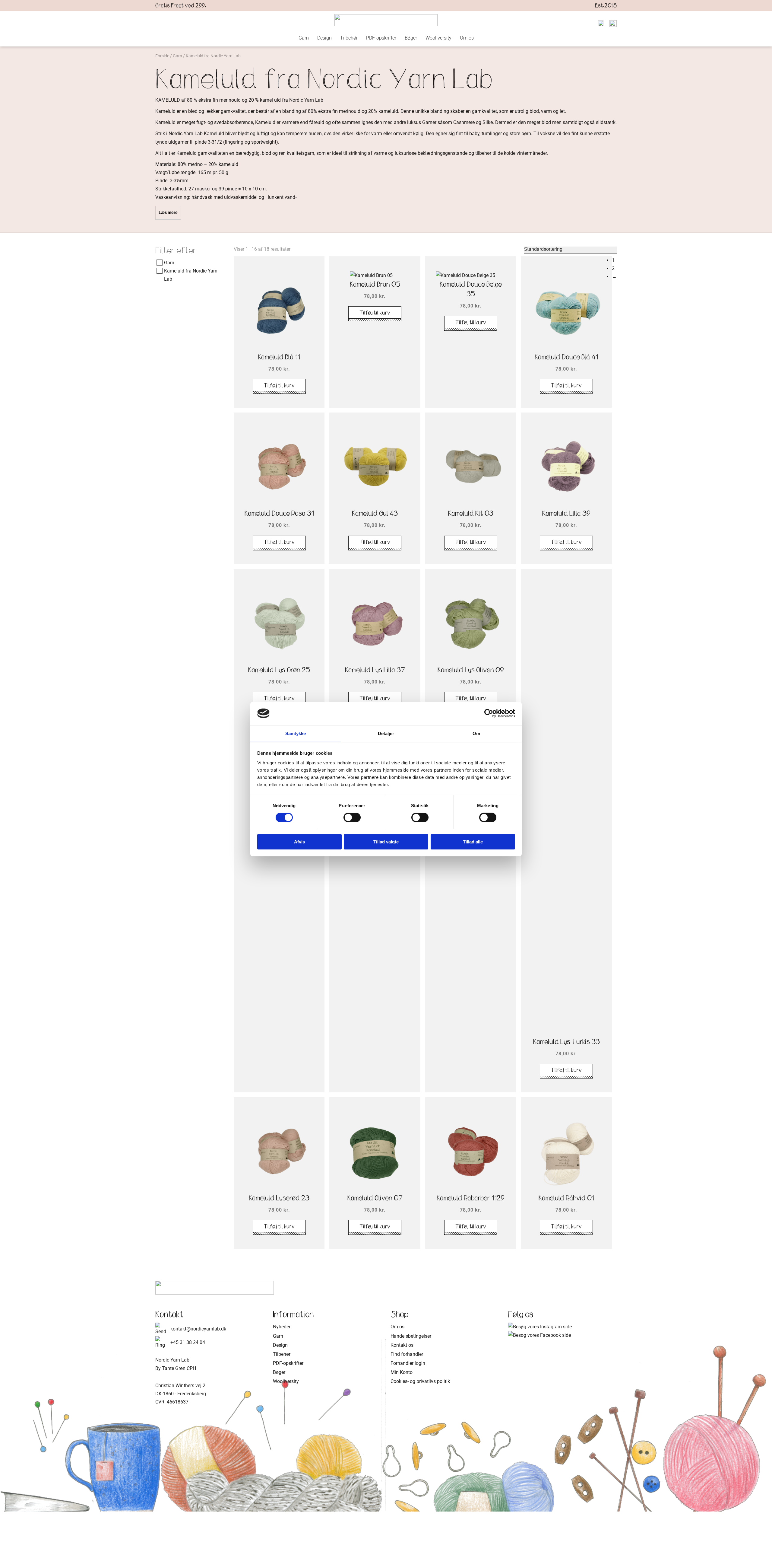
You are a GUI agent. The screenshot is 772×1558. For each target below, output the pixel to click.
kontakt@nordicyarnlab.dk (198, 1329)
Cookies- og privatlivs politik (420, 1381)
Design (324, 38)
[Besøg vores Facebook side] (539, 1335)
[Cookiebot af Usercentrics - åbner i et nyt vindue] (488, 713)
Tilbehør (349, 38)
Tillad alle (473, 841)
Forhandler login (408, 1363)
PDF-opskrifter (381, 38)
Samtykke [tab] (295, 733)
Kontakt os (402, 1345)
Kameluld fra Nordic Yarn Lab (190, 275)
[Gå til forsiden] (386, 20)
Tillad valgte (386, 841)
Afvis (299, 841)
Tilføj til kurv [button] (279, 385)
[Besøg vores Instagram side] (540, 1327)
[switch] (352, 817)
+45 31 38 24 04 (187, 1342)
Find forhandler (407, 1354)
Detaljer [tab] (386, 733)
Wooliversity (438, 38)
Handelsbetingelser (411, 1336)
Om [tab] (476, 733)
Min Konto (402, 1372)
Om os (467, 38)
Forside (162, 55)
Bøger (411, 38)
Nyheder (281, 1327)
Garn (304, 38)
